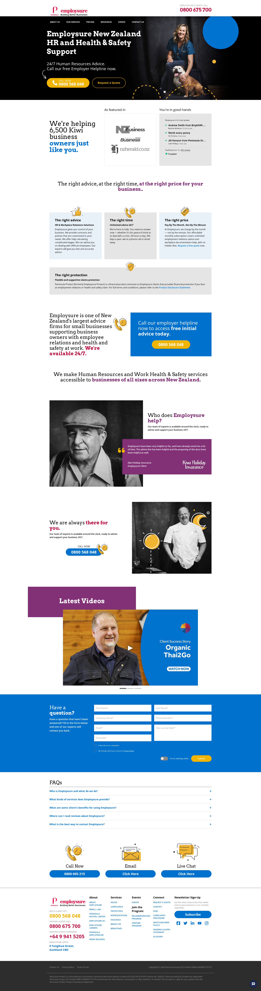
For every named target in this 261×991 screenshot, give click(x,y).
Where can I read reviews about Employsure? (77, 816)
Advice (114, 902)
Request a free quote (188, 245)
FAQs (155, 911)
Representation (119, 915)
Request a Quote (161, 902)
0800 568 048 (64, 916)
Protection (117, 911)
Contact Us (138, 22)
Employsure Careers (95, 926)
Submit (201, 758)
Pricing (90, 22)
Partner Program (136, 924)
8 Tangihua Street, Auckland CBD (61, 948)
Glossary (158, 936)
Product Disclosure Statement (174, 287)
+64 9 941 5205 (67, 936)
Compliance (117, 906)
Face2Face (116, 919)
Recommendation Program (141, 917)
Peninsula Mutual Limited (97, 915)
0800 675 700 (64, 926)
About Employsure (95, 903)
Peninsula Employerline (96, 933)
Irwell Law (95, 909)
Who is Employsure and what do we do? (73, 791)
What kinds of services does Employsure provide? (79, 799)
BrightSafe (116, 928)
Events (121, 22)
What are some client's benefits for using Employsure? (82, 807)
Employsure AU (97, 920)
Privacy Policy (129, 751)
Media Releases (97, 939)
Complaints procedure (159, 916)
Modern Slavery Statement (161, 930)
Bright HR (116, 924)
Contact (157, 906)
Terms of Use (83, 967)
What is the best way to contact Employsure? (77, 824)
